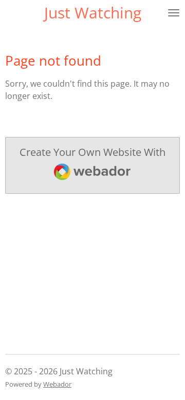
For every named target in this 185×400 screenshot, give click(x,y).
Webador (57, 384)
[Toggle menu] (173, 13)
